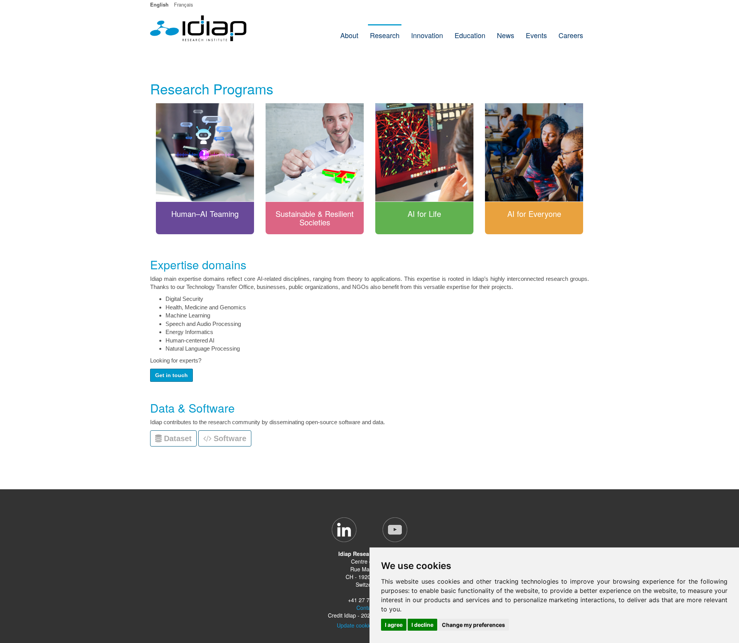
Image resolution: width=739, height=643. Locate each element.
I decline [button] (422, 624)
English (159, 4)
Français (183, 4)
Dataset (177, 438)
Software (228, 438)
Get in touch (171, 375)
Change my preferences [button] (473, 624)
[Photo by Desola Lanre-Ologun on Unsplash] (534, 152)
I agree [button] (394, 624)
